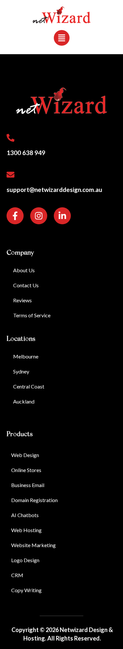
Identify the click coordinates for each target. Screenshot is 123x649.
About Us (24, 270)
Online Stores (26, 470)
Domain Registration (34, 500)
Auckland (23, 401)
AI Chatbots (25, 515)
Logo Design (25, 560)
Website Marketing (33, 545)
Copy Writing (26, 590)
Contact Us (26, 285)
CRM (17, 575)
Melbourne (25, 356)
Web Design (25, 455)
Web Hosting (26, 530)
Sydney (21, 371)
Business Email (27, 485)
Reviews (22, 300)
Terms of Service (32, 315)
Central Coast (28, 386)
